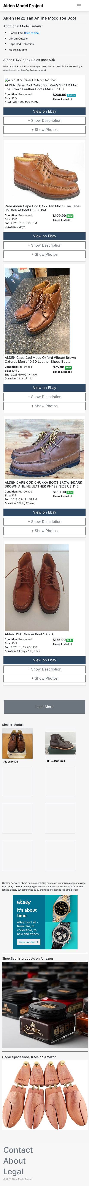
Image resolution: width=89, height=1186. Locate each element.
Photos (52, 129)
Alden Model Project (23, 5)
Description (51, 120)
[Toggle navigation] (79, 6)
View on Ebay (44, 111)
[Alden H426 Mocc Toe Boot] (17, 743)
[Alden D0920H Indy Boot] (60, 742)
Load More (44, 707)
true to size (32, 33)
